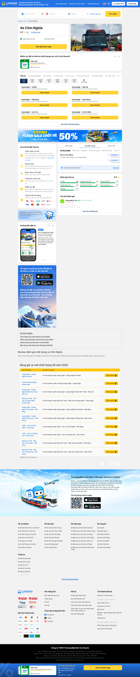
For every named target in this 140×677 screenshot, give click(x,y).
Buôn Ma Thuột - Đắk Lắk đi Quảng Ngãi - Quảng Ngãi (29, 401)
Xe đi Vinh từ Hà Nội (24, 547)
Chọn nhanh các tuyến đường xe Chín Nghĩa (35, 336)
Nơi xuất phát (30, 14)
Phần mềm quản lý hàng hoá (106, 625)
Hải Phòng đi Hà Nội (24, 578)
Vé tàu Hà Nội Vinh (50, 547)
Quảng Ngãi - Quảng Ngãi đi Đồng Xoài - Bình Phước (30, 418)
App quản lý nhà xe (103, 606)
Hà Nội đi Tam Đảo (24, 568)
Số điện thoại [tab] (90, 146)
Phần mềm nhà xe (103, 603)
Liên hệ (46, 605)
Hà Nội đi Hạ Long (24, 562)
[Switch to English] (104, 4)
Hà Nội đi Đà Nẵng (103, 537)
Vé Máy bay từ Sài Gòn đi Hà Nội (82, 534)
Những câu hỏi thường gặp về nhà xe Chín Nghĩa (36, 339)
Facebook (50, 615)
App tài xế (100, 609)
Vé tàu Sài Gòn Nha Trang (53, 528)
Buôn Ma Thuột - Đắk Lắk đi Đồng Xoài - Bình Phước (30, 452)
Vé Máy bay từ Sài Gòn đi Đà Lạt (82, 541)
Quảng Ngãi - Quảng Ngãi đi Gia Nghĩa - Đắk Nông (30, 409)
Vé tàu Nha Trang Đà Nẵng (53, 541)
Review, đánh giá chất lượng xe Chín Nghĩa (34, 342)
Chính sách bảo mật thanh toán (81, 605)
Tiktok (49, 618)
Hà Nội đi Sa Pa (23, 565)
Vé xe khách (23, 524)
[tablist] (90, 146)
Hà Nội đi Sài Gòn (103, 544)
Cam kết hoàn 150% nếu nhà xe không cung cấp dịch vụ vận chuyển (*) (32, 4)
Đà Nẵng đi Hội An (103, 534)
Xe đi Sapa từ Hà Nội (25, 541)
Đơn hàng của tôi (61, 4)
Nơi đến (52, 14)
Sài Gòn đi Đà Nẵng (103, 547)
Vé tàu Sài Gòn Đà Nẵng (52, 534)
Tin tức (46, 602)
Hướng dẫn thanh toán (78, 595)
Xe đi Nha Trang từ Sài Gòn (27, 534)
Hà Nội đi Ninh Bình (24, 558)
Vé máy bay (76, 524)
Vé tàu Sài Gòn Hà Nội (51, 537)
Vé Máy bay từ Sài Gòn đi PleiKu (81, 544)
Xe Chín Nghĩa (26, 333)
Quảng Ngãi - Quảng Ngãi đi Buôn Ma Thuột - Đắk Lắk (30, 392)
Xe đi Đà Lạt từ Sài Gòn (26, 537)
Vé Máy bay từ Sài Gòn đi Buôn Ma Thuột (82, 548)
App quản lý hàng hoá (104, 628)
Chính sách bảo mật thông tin (80, 602)
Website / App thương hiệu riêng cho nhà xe (109, 614)
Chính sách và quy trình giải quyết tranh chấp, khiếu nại (82, 609)
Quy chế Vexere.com (78, 599)
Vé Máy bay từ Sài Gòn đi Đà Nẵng (82, 537)
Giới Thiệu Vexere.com (51, 595)
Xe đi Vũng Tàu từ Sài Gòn (26, 531)
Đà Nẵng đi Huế (23, 575)
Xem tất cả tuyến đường (70, 579)
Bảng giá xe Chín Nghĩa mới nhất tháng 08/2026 (36, 345)
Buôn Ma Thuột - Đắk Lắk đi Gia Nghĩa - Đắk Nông (29, 443)
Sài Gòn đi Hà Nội (103, 541)
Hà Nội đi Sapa (102, 531)
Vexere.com (22, 21)
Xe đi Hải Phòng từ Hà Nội (26, 544)
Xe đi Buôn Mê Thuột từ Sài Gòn (28, 528)
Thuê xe (21, 554)
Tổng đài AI (101, 618)
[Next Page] (118, 464)
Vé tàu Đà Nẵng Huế (51, 544)
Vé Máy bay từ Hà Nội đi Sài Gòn (82, 528)
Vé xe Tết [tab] (111, 146)
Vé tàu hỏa (49, 524)
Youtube (50, 621)
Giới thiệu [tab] (69, 146)
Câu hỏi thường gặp (77, 614)
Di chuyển (101, 524)
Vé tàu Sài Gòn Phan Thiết (53, 531)
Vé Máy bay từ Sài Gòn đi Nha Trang (83, 531)
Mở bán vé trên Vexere (77, 4)
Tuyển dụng (48, 599)
